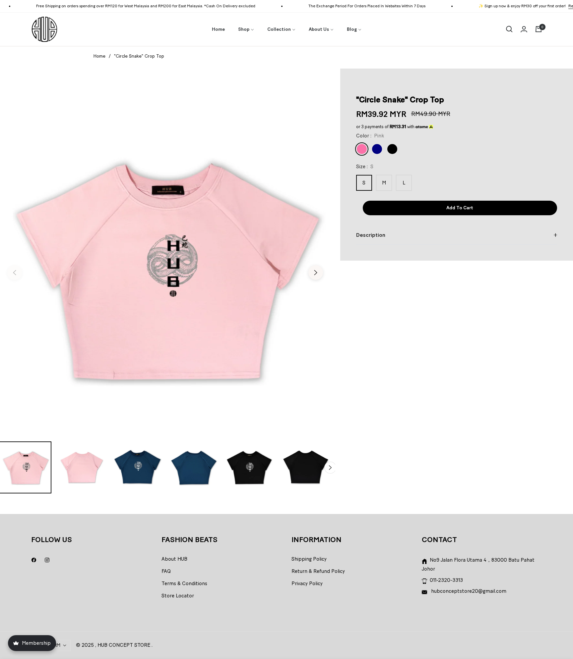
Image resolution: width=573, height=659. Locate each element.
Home (99, 56)
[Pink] (362, 149)
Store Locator (177, 596)
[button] (509, 29)
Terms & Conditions (184, 583)
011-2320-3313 (446, 580)
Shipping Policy (309, 559)
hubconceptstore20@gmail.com (468, 591)
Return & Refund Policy (318, 571)
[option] (165, 268)
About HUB (174, 559)
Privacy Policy (307, 583)
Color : (370, 136)
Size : (364, 167)
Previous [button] (14, 272)
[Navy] (377, 149)
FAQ (166, 571)
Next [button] (315, 272)
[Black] (392, 149)
